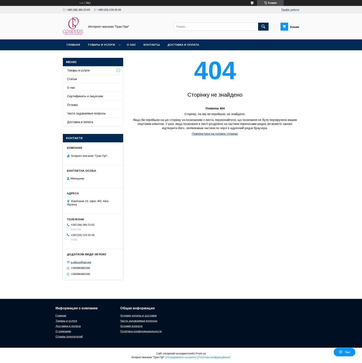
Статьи (72, 79)
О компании (63, 331)
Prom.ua (201, 353)
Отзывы (72, 104)
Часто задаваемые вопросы (86, 113)
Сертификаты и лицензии (85, 96)
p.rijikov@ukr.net (81, 262)
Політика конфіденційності (215, 357)
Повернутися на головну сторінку (215, 133)
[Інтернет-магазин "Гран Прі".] (73, 34)
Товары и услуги (101, 44)
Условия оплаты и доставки (138, 315)
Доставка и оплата (183, 44)
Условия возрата (131, 326)
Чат (347, 352)
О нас (131, 44)
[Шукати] (263, 27)
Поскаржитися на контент (182, 357)
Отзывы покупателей (69, 336)
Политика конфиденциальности (141, 331)
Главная (73, 44)
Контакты (152, 44)
